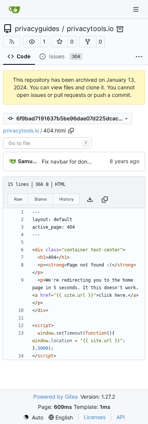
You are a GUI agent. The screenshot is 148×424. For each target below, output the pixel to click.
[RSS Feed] (11, 41)
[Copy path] (71, 130)
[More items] (139, 57)
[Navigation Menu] (136, 9)
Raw (18, 199)
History (66, 199)
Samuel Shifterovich (28, 161)
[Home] (14, 9)
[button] (32, 41)
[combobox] (47, 143)
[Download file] (90, 199)
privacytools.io (90, 29)
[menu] (33, 417)
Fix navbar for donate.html (74, 161)
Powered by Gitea (55, 396)
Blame (41, 199)
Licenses (94, 417)
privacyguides (37, 29)
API (121, 417)
